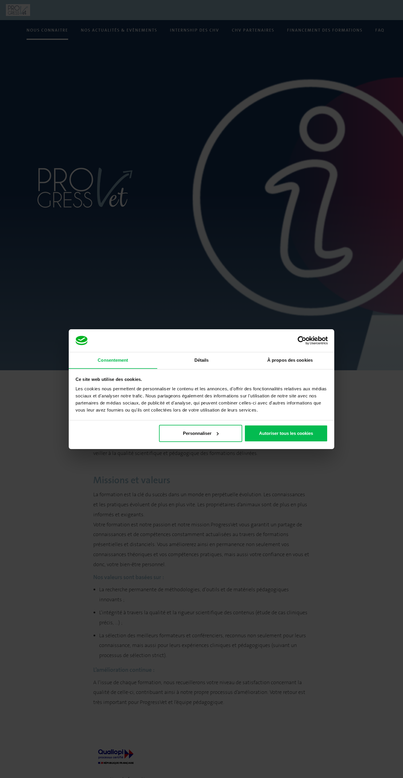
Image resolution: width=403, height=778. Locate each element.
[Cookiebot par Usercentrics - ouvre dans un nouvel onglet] (302, 340)
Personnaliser (197, 433)
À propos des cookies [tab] (290, 359)
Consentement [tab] (113, 359)
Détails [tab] (201, 359)
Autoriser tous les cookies (286, 433)
